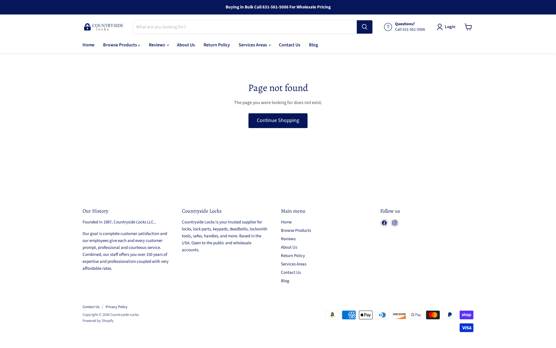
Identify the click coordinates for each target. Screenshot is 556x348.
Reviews (157, 45)
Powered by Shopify (98, 320)
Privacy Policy (116, 306)
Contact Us (289, 45)
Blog (313, 45)
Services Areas (253, 45)
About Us (186, 45)
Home (88, 45)
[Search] (364, 27)
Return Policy (217, 45)
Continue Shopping (278, 120)
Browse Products (120, 45)
